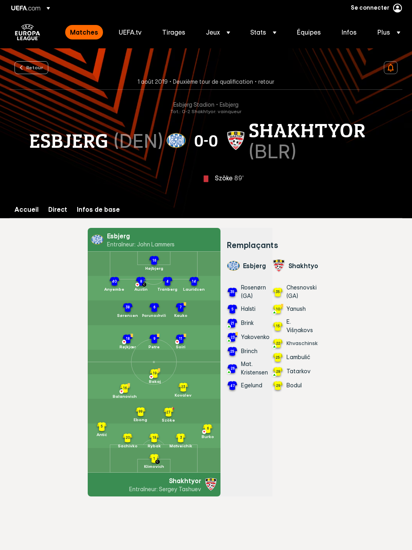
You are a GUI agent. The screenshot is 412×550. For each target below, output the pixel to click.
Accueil (26, 209)
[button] (218, 32)
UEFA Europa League (27, 32)
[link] (84, 32)
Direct (57, 209)
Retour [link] (34, 67)
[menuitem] (84, 32)
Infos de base (98, 209)
